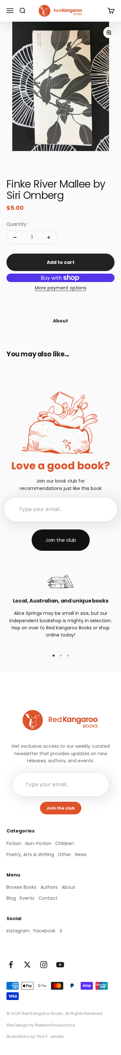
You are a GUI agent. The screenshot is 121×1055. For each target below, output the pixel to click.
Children (64, 843)
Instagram (18, 931)
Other (64, 854)
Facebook (44, 931)
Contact (47, 898)
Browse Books (21, 887)
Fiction (13, 843)
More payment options (60, 288)
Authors (49, 887)
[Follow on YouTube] (60, 964)
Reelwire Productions (55, 1025)
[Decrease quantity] (15, 237)
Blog (11, 898)
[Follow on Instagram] (43, 964)
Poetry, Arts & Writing (30, 854)
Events (27, 898)
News (80, 854)
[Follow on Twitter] (27, 964)
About (68, 887)
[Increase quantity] (49, 237)
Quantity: (16, 224)
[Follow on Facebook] (10, 964)
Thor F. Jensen (50, 1036)
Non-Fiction (38, 843)
